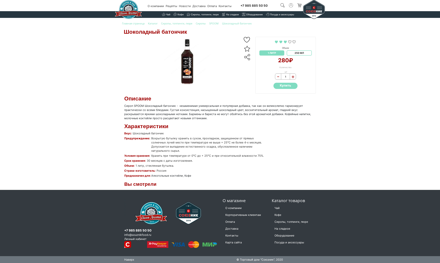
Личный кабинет (135, 239)
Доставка (199, 6)
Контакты (225, 6)
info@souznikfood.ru (137, 235)
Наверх (129, 259)
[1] (277, 41)
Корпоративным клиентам (243, 215)
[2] (281, 41)
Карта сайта (233, 242)
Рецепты (171, 6)
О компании (156, 6)
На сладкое (282, 228)
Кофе (277, 215)
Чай (277, 208)
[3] (286, 41)
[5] (247, 40)
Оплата (212, 6)
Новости (185, 6)
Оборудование (284, 235)
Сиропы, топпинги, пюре (291, 221)
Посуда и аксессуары (289, 242)
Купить (285, 85)
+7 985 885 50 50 (254, 5)
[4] (290, 41)
